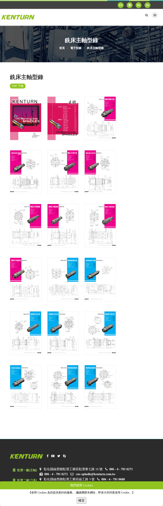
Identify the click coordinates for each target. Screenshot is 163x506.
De (147, 5)
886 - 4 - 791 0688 (113, 479)
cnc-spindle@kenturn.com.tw (95, 474)
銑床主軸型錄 (95, 48)
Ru (138, 5)
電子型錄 (76, 48)
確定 (81, 500)
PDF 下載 (17, 86)
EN (120, 5)
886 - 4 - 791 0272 (56, 474)
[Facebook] (48, 456)
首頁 (62, 48)
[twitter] (58, 456)
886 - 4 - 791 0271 (121, 469)
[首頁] (20, 17)
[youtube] (52, 456)
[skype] (64, 456)
